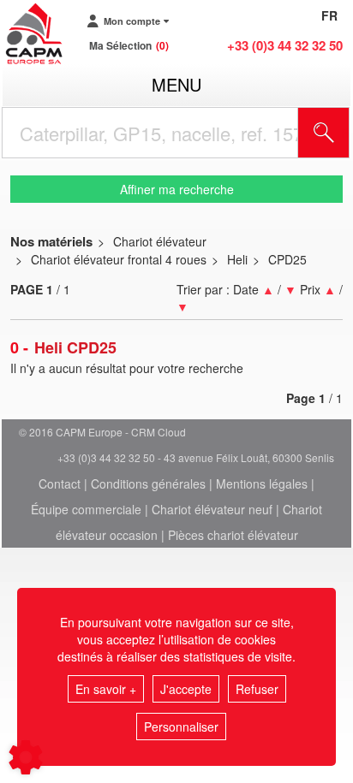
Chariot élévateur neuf (212, 509)
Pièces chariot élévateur (233, 534)
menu (176, 84)
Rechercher (345, 132)
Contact (60, 483)
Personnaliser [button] (181, 726)
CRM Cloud (158, 431)
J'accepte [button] (186, 688)
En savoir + (105, 688)
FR (329, 15)
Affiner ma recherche (177, 189)
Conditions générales (148, 483)
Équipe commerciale (86, 509)
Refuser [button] (257, 688)
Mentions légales (262, 483)
